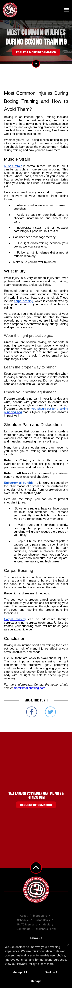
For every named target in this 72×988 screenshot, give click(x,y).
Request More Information (36, 52)
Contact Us (23, 928)
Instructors (40, 915)
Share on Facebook (32, 712)
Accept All (20, 972)
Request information (36, 804)
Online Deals (42, 920)
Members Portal (46, 928)
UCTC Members (27, 924)
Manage (36, 981)
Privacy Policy (26, 963)
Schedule (23, 920)
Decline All (52, 972)
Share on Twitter (50, 712)
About (24, 915)
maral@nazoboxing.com (29, 688)
